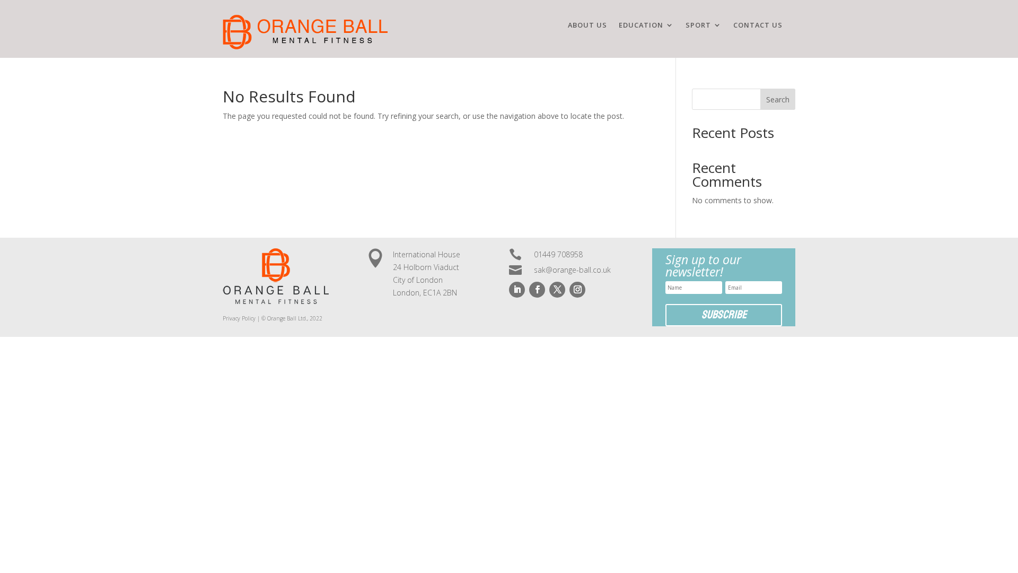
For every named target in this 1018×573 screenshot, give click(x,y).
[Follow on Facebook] (537, 290)
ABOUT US (587, 25)
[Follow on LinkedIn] (517, 290)
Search (777, 99)
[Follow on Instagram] (577, 290)
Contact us (758, 25)
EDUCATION (641, 25)
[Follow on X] (557, 290)
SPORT (698, 25)
